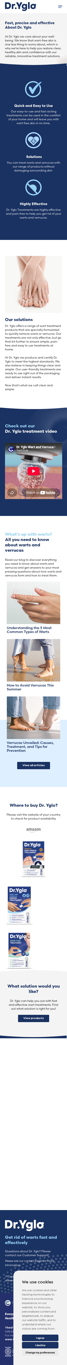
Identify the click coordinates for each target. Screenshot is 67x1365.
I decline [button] (40, 1345)
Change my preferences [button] (40, 1352)
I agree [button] (40, 1337)
